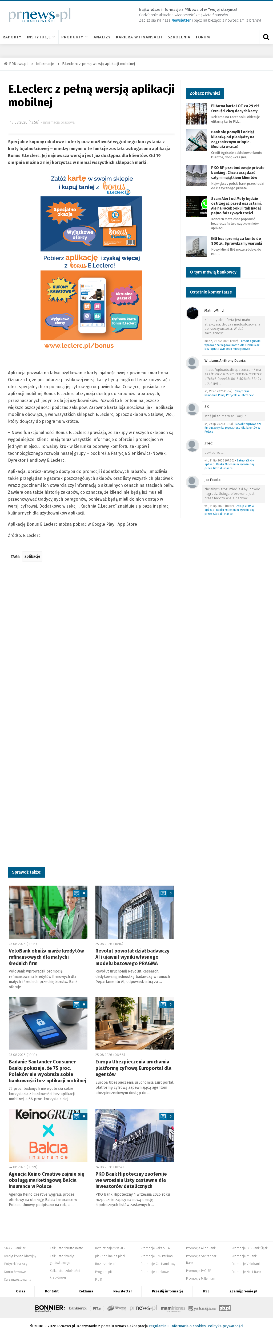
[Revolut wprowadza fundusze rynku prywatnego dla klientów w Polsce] (192, 408)
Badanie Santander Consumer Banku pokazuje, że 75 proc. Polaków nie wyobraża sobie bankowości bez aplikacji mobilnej (47, 1071)
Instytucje (39, 37)
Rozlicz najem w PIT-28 (111, 1248)
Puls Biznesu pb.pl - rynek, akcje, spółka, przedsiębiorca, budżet (225, 1307)
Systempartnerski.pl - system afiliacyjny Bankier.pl (117, 1307)
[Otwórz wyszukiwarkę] (266, 37)
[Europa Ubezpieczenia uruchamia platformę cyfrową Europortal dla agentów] (134, 1023)
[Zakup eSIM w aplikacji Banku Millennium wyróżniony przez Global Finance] (192, 445)
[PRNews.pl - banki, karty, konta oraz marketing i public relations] (37, 15)
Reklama (86, 1291)
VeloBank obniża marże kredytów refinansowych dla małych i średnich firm (46, 957)
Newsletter (122, 1291)
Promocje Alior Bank (201, 1248)
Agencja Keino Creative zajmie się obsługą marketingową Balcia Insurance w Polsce (46, 1180)
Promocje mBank (244, 1256)
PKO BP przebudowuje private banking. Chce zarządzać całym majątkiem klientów (237, 173)
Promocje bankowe (155, 1272)
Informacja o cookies (188, 1326)
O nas (20, 1291)
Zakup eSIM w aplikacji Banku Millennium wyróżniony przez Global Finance (229, 464)
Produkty (72, 37)
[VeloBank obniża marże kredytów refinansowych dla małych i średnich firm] (48, 912)
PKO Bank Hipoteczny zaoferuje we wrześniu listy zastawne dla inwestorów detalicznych (131, 1180)
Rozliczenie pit (106, 1264)
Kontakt (52, 1291)
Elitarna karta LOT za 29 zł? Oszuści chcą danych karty (235, 108)
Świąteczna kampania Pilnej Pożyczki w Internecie (229, 393)
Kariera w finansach (139, 37)
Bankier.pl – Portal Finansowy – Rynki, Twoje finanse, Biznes (78, 1307)
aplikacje (32, 556)
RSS (206, 1291)
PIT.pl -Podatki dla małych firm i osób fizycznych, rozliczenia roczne (97, 1307)
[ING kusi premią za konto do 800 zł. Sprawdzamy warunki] (196, 246)
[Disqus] (91, 645)
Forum (203, 37)
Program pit (103, 1272)
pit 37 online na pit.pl (110, 1256)
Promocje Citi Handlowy (158, 1264)
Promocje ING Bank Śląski (250, 1248)
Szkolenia (179, 37)
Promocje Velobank (246, 1264)
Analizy (102, 37)
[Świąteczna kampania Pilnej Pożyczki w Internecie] (192, 362)
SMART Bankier (14, 1248)
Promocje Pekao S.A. (155, 1248)
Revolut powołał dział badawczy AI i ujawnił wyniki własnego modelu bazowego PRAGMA (132, 957)
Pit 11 (98, 1279)
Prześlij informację (167, 1291)
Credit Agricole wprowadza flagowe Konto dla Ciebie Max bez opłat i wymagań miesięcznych (232, 345)
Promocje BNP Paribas (156, 1256)
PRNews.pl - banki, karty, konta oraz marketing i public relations (144, 1307)
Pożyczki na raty (15, 1264)
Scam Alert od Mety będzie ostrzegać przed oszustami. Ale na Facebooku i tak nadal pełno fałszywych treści (236, 206)
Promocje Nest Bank (246, 1272)
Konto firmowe (15, 1272)
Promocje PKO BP (198, 1271)
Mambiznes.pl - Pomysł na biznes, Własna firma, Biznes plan (173, 1307)
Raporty (12, 37)
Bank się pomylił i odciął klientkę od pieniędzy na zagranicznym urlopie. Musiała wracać (232, 139)
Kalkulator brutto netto (66, 1248)
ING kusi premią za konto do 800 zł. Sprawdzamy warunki (236, 241)
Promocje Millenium (200, 1278)
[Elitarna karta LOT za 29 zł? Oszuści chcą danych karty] (196, 113)
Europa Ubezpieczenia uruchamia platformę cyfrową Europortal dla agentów (133, 1068)
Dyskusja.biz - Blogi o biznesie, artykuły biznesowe (202, 1307)
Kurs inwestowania (17, 1279)
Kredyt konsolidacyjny (20, 1256)
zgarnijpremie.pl (243, 1291)
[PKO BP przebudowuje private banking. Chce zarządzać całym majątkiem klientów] (196, 175)
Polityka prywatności (225, 1326)
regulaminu (158, 1326)
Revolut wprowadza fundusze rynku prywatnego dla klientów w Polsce (233, 427)
